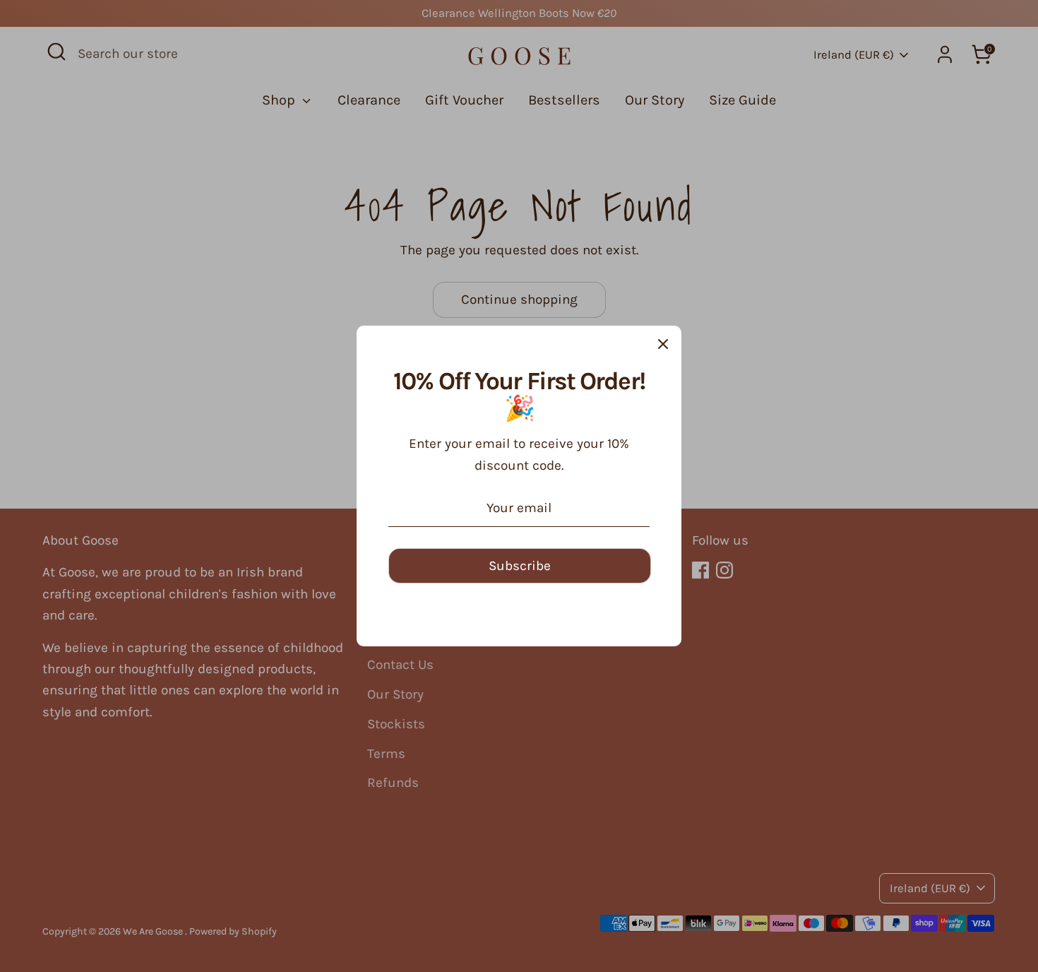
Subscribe (520, 566)
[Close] (663, 344)
